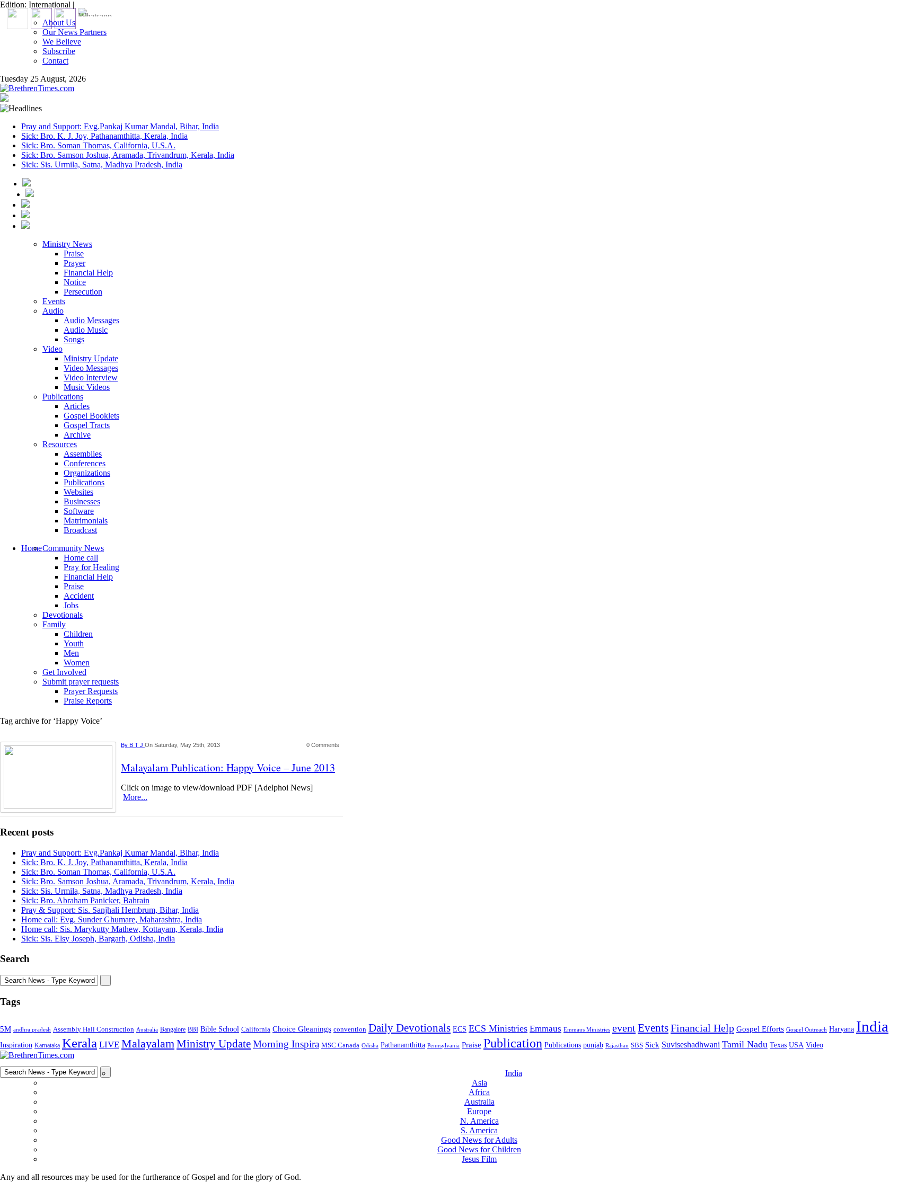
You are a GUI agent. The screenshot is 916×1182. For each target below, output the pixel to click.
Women (77, 662)
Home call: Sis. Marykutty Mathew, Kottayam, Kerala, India (122, 929)
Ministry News (67, 243)
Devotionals (62, 614)
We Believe (61, 41)
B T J (137, 745)
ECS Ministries (498, 1028)
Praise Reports (88, 700)
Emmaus (545, 1029)
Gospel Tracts (87, 425)
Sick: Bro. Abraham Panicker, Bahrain (85, 900)
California (255, 1029)
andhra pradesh (32, 1029)
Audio (53, 310)
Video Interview (91, 377)
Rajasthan (617, 1045)
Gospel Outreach (806, 1030)
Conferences (84, 463)
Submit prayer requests (80, 681)
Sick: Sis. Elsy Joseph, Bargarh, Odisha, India (98, 938)
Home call (81, 557)
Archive (77, 434)
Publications (62, 396)
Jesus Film (479, 1158)
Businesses (82, 501)
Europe (479, 1111)
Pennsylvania (443, 1045)
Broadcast (80, 530)
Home (31, 548)
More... (135, 797)
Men (71, 652)
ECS (459, 1029)
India (872, 1026)
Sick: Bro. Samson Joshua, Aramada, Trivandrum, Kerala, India (127, 154)
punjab (593, 1045)
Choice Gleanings (301, 1028)
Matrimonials (86, 520)
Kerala (79, 1042)
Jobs (71, 605)
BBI (193, 1029)
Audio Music (86, 329)
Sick (652, 1045)
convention (349, 1029)
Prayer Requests (91, 691)
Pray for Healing (91, 567)
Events (53, 301)
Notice (75, 282)
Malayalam (147, 1043)
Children (78, 633)
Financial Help (88, 272)
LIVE (109, 1044)
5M (5, 1028)
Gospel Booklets (91, 415)
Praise (74, 253)
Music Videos (87, 387)
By (125, 745)
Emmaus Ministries (586, 1030)
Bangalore (173, 1029)
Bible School (219, 1029)
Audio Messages (91, 320)
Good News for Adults (479, 1139)
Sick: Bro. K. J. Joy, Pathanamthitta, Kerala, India (104, 135)
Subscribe (58, 51)
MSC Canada (340, 1045)
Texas (778, 1045)
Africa (479, 1092)
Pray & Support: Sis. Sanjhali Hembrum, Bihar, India (110, 909)
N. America (479, 1120)
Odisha (370, 1045)
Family (54, 624)
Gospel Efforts (760, 1029)
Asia (479, 1082)
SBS (637, 1045)
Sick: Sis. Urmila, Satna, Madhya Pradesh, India (101, 164)
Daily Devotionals (409, 1027)
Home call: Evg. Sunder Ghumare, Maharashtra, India (111, 919)
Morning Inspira (286, 1044)
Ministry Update (91, 358)
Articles (77, 406)
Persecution (83, 291)
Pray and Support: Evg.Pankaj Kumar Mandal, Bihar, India (120, 126)
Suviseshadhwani (691, 1044)
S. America (479, 1130)
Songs (74, 339)
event (624, 1028)
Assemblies (83, 453)
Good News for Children (479, 1149)
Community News (73, 548)
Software (79, 511)
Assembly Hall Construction (93, 1029)
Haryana (841, 1029)
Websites (78, 491)
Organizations (87, 472)
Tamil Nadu (745, 1044)
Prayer (74, 263)
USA (796, 1045)
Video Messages (91, 367)
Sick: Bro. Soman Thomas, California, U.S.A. (98, 145)
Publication (512, 1043)
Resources (59, 444)
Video (52, 348)
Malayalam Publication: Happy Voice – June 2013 (228, 767)
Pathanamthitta (403, 1045)
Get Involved (64, 672)
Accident (79, 595)
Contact (55, 60)
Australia (147, 1029)
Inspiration (16, 1045)
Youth (74, 643)
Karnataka (47, 1045)
